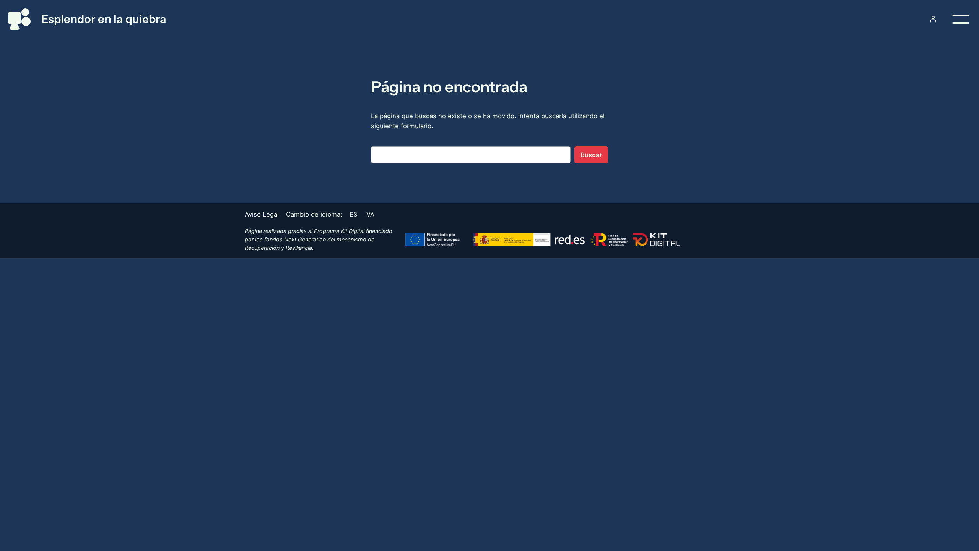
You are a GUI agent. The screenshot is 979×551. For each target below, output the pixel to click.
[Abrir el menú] (960, 19)
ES (353, 214)
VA (370, 214)
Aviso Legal (262, 214)
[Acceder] (933, 19)
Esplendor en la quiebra (103, 19)
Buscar (591, 155)
